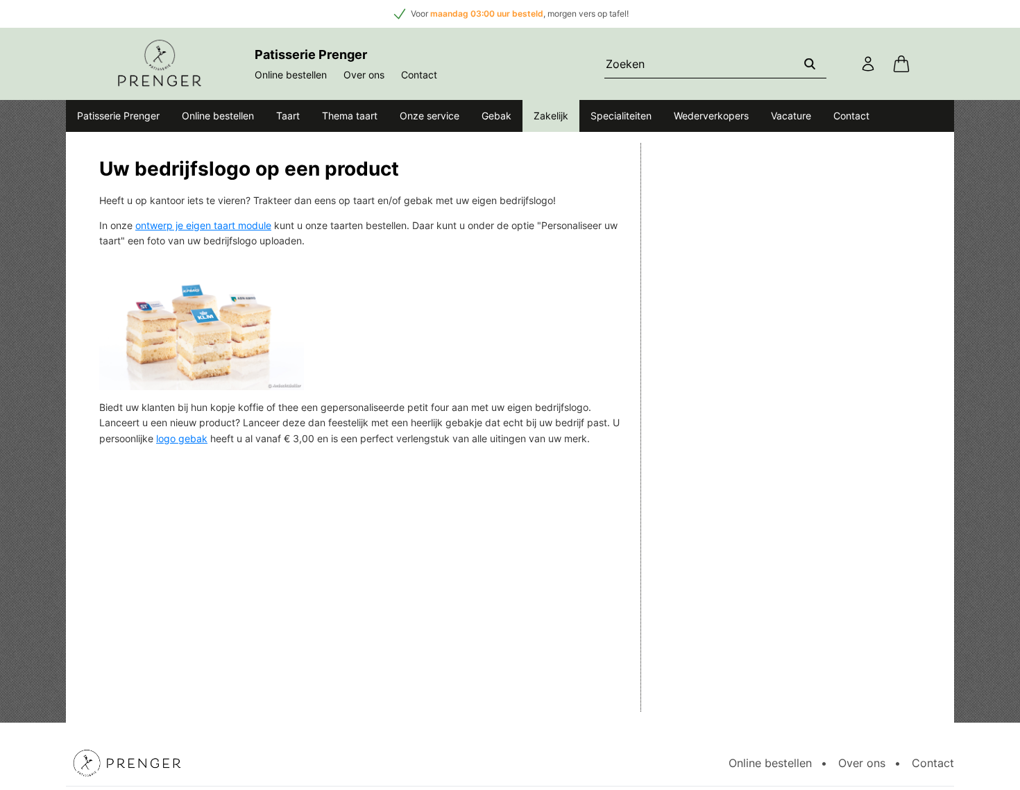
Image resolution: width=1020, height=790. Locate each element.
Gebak (496, 115)
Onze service (429, 115)
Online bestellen (291, 75)
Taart (288, 115)
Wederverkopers (711, 115)
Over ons (363, 75)
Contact (419, 75)
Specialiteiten (621, 115)
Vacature (791, 115)
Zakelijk (551, 115)
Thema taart (349, 115)
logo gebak (181, 438)
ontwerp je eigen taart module (203, 225)
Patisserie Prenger (118, 115)
